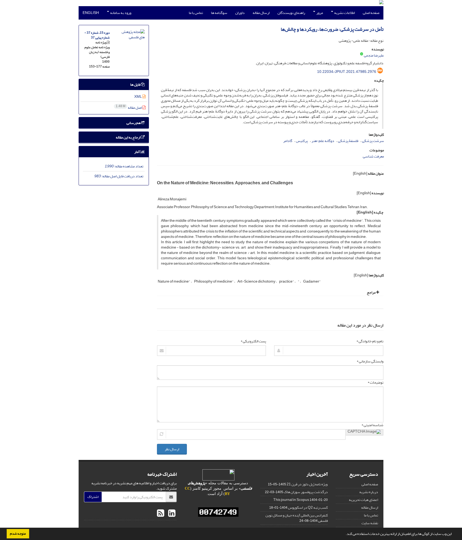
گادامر (287, 140)
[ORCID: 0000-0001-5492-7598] (361, 54)
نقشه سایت (369, 523)
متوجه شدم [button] (18, 533)
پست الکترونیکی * (253, 341)
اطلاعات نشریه (344, 12)
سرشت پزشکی (373, 140)
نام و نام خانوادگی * (369, 341)
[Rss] (160, 513)
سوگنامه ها (219, 12)
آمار (137, 151)
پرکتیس (302, 140)
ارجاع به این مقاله (128, 137)
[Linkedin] (171, 513)
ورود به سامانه (120, 12)
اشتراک (92, 496)
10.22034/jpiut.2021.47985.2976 (346, 71)
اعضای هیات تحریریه (363, 499)
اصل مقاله (129, 107)
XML (138, 96)
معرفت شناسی (373, 156)
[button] (344, 534)
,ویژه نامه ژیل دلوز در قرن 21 (307, 484)
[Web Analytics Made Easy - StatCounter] (218, 512)
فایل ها (135, 84)
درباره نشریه (368, 492)
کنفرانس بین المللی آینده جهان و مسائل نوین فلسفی (296, 518)
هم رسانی (133, 122)
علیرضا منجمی (374, 55)
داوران (240, 12)
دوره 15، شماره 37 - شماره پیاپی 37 (97, 35)
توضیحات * (375, 382)
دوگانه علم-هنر (322, 140)
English (91, 12)
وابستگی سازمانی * (370, 361)
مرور (319, 12)
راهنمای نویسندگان (291, 12)
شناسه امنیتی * (372, 425)
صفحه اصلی (371, 12)
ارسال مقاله (261, 12)
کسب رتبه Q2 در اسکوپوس (308, 507)
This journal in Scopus (291, 499)
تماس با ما (196, 12)
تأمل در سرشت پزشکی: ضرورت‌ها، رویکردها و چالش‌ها (332, 29)
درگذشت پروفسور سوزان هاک (306, 492)
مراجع (371, 292)
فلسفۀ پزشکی (348, 140)
